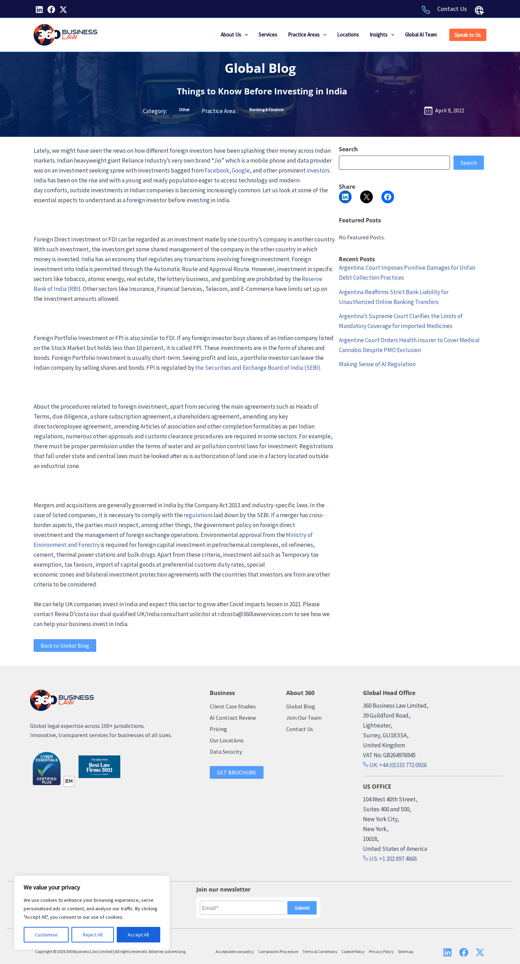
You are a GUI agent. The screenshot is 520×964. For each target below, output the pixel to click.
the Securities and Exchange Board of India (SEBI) (257, 368)
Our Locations (227, 740)
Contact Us (452, 9)
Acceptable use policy (234, 951)
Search (469, 162)
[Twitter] (63, 9)
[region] (92, 913)
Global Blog (260, 68)
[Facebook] (51, 9)
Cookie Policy (353, 951)
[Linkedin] (39, 9)
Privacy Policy (381, 951)
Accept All (138, 934)
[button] (244, 34)
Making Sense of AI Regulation (377, 364)
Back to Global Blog (65, 645)
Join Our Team (304, 717)
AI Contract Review (233, 717)
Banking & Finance (266, 109)
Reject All (93, 934)
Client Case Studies (233, 706)
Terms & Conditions (319, 951)
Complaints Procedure (278, 951)
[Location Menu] (479, 10)
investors (318, 170)
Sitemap (405, 951)
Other (184, 109)
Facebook (216, 170)
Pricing (218, 728)
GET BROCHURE (236, 772)
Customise (46, 934)
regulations (198, 515)
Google (241, 170)
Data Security (226, 751)
